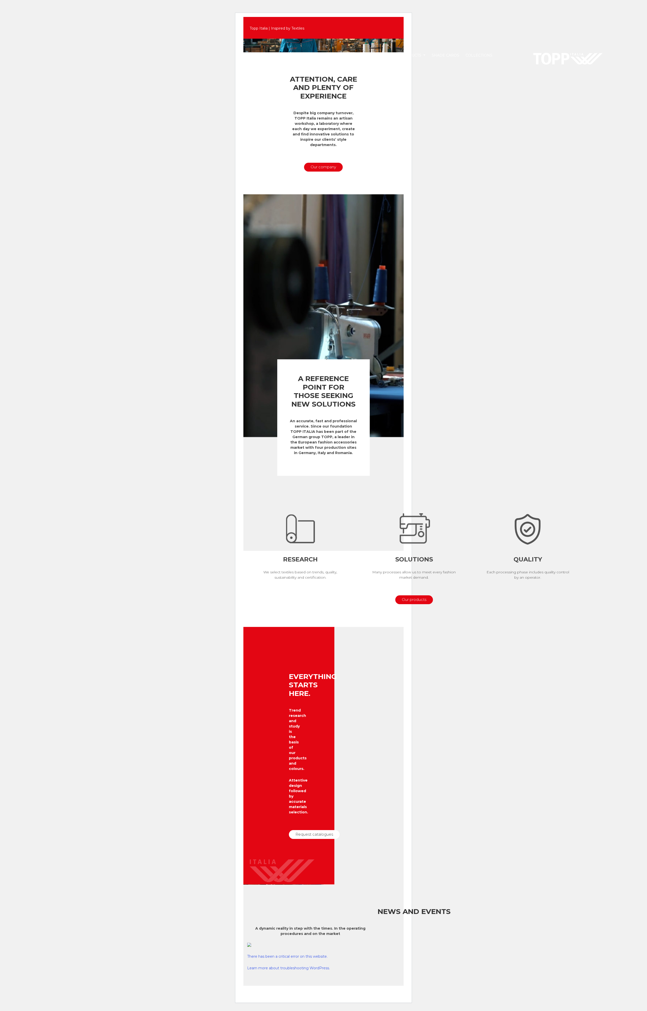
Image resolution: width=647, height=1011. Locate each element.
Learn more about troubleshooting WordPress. (288, 968)
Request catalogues (314, 834)
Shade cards (445, 55)
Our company (323, 166)
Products (411, 55)
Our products (414, 599)
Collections (479, 55)
